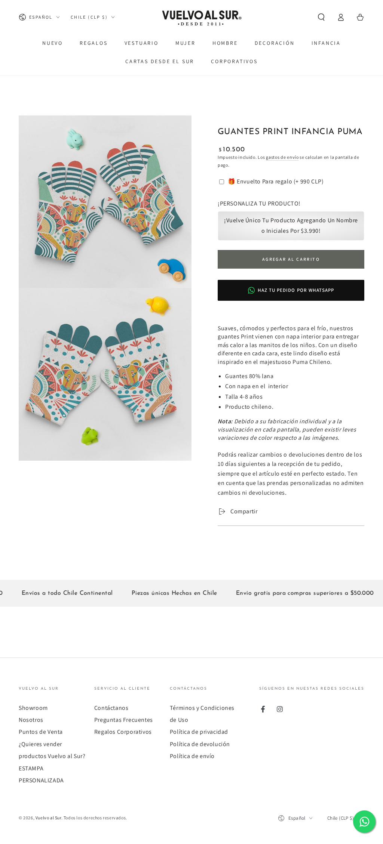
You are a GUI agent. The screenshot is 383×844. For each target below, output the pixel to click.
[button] (321, 17)
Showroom (33, 708)
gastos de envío (282, 157)
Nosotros (31, 720)
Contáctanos (111, 708)
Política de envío (192, 756)
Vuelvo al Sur (48, 817)
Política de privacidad (199, 732)
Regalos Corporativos (123, 732)
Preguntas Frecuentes (123, 720)
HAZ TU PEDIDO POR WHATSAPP (296, 290)
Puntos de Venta (41, 732)
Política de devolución (200, 744)
